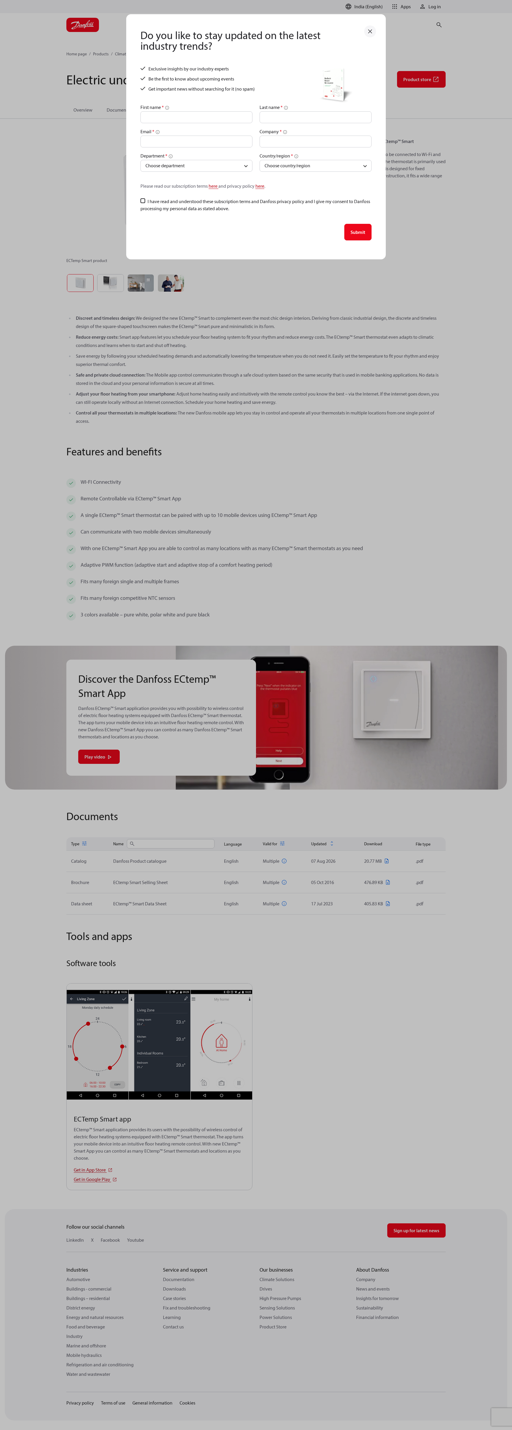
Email (147, 131)
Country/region (276, 156)
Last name (271, 107)
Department (153, 156)
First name (152, 107)
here (213, 186)
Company (271, 131)
